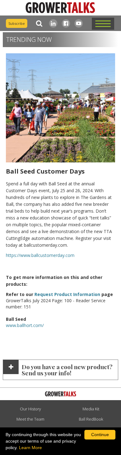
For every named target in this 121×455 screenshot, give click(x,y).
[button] (103, 23)
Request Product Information (67, 294)
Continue (100, 434)
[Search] (37, 23)
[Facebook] (66, 23)
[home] (60, 7)
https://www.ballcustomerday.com (40, 255)
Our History (30, 409)
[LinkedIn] (53, 23)
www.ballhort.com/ (25, 325)
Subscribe (16, 23)
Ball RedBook (91, 419)
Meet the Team (30, 419)
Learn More (30, 447)
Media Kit (91, 409)
